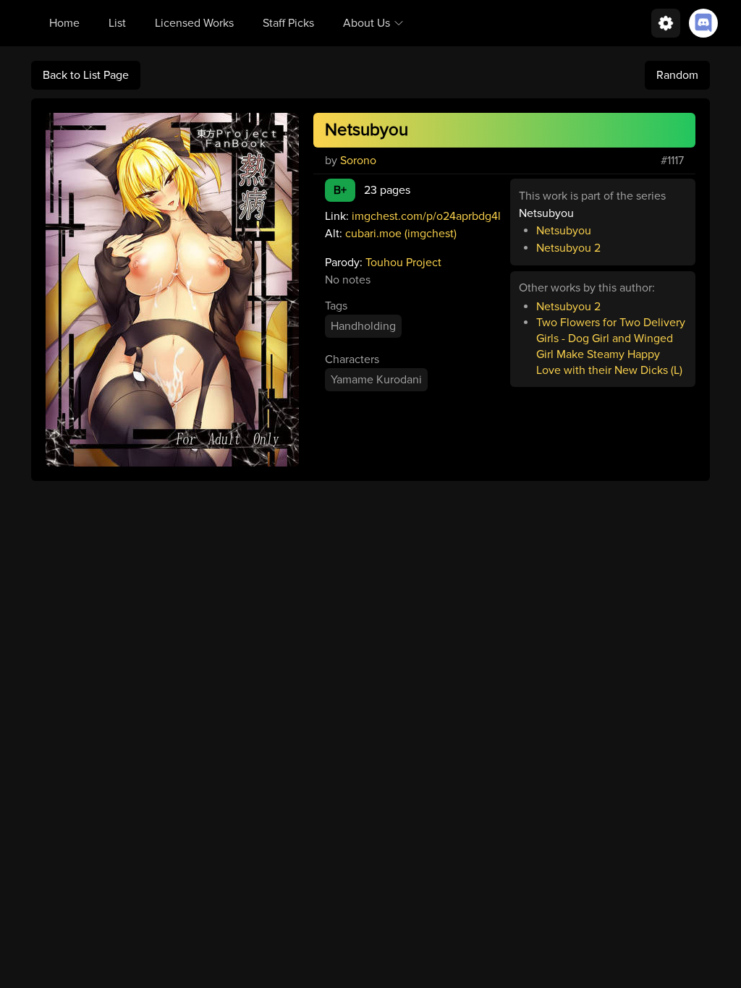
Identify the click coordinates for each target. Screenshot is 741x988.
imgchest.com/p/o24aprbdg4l (426, 216)
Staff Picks (288, 23)
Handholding (363, 326)
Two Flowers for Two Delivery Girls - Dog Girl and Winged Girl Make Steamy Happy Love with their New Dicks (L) (610, 346)
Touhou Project (403, 262)
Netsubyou (366, 129)
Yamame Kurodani (376, 379)
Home (64, 23)
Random (677, 75)
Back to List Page (86, 75)
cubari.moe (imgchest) (401, 233)
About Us (366, 23)
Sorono (358, 160)
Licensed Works (194, 23)
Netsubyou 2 (568, 248)
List (117, 23)
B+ (340, 190)
